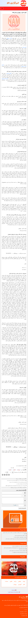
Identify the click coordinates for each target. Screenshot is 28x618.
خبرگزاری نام (13, 3)
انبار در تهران (9, 38)
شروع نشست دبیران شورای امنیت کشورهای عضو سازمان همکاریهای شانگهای (16, 485)
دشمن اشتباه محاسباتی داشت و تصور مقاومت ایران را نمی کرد (17, 482)
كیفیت (10, 469)
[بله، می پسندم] (13, 472)
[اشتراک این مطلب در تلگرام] (9, 474)
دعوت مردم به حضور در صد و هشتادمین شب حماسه (19, 546)
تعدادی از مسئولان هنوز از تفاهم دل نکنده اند (20, 537)
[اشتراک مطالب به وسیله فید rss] (3, 474)
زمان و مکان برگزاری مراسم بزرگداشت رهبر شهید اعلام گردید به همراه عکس (16, 539)
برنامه (15, 581)
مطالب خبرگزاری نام (24, 615)
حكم (24, 584)
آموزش (19, 584)
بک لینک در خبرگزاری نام (23, 611)
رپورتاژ (18, 469)
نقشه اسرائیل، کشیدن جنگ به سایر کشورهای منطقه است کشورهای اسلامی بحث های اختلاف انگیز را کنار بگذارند (15, 548)
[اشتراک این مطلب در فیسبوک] (7, 474)
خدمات (6, 581)
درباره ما (26, 609)
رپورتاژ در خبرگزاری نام (23, 613)
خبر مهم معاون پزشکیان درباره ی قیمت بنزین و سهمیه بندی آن (18, 550)
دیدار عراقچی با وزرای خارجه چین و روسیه (20, 535)
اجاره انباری (9, 73)
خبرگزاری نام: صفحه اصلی (13, 592)
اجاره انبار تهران (5, 78)
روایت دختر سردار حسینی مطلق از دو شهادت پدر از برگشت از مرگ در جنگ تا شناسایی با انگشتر (14, 533)
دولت (24, 581)
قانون (14, 469)
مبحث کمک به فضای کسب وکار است (21, 484)
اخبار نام (13, 590)
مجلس (19, 581)
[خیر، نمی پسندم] (7, 472)
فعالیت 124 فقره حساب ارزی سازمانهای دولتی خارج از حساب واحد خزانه (16, 480)
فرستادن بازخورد (22, 508)
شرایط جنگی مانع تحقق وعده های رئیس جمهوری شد (19, 552)
